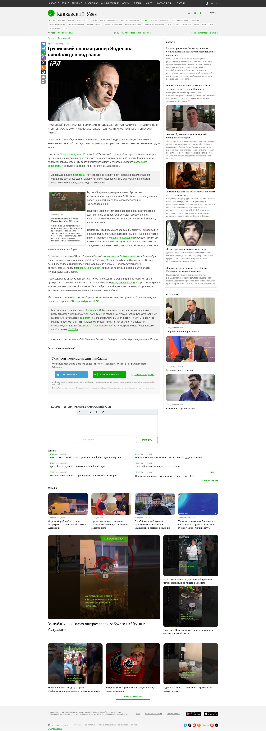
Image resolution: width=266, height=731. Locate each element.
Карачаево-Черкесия (57, 24)
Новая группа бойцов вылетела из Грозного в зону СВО (165, 476)
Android (90, 310)
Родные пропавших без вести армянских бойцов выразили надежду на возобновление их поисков (190, 51)
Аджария (61, 20)
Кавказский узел (71, 154)
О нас (138, 714)
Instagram (70, 325)
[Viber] (43, 58)
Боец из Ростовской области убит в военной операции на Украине (85, 457)
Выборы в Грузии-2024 (85, 301)
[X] (43, 63)
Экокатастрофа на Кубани (206, 33)
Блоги (137, 3)
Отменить (147, 440)
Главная (51, 38)
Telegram (85, 317)
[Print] (43, 81)
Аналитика (91, 3)
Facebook (56, 325)
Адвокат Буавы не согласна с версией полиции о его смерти (186, 135)
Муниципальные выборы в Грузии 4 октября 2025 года (65, 220)
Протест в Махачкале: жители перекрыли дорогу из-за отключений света (189, 631)
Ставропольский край (182, 24)
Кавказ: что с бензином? (61, 33)
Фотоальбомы (164, 3)
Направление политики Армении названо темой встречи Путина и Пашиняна (188, 87)
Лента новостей (64, 38)
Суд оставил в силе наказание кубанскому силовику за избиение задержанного (109, 524)
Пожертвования (173, 714)
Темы (64, 3)
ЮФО (65, 29)
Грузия (144, 20)
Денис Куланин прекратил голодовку (186, 249)
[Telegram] (43, 48)
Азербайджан (82, 20)
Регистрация (87, 440)
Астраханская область (109, 20)
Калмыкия (195, 20)
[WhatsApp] (43, 53)
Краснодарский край (76, 24)
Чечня (196, 24)
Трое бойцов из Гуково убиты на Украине (157, 466)
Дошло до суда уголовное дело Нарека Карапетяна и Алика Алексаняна (187, 269)
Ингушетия (164, 20)
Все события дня (209, 480)
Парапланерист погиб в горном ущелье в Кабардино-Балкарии (83, 475)
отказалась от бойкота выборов (121, 256)
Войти (212, 13)
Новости (52, 3)
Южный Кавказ (54, 29)
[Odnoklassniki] (43, 67)
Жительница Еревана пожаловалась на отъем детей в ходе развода (190, 193)
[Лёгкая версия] (207, 3)
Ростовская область (133, 24)
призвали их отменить (88, 267)
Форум (126, 3)
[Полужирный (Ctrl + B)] (79, 412)
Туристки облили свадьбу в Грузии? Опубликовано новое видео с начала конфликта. (74, 689)
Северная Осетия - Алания (154, 24)
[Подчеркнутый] (90, 412)
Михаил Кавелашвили (122, 237)
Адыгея (71, 20)
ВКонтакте (85, 325)
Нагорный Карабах (94, 24)
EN (217, 3)
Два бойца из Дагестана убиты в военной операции (77, 466)
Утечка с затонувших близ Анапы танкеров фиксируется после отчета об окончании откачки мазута (197, 524)
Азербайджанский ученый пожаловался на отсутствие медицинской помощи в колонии (152, 524)
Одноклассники (103, 325)
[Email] (43, 77)
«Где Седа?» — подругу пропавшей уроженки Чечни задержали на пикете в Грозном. (188, 581)
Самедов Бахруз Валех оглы (181, 408)
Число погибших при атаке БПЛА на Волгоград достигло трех (168, 457)
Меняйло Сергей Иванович (180, 369)
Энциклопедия (109, 3)
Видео (148, 3)
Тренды (76, 3)
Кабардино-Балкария (180, 20)
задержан (80, 174)
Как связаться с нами (153, 714)
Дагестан (153, 20)
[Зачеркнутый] (96, 412)
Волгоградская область (130, 20)
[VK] (43, 44)
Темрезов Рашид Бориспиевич (182, 331)
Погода (181, 3)
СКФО (169, 24)
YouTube (73, 329)
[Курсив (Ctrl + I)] (85, 412)
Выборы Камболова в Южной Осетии (133, 33)
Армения (93, 20)
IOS (99, 310)
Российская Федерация (113, 24)
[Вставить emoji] (103, 412)
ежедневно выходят (123, 282)
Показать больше (133, 696)
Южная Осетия (207, 24)
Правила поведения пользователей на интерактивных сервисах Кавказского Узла (106, 725)
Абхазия (52, 20)
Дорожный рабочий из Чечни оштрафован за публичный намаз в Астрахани (67, 524)
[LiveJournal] (43, 72)
